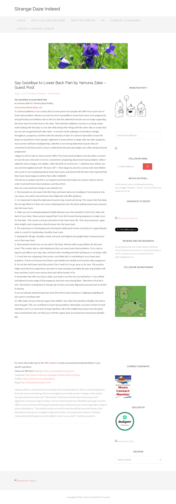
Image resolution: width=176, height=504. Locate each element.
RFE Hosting (104, 497)
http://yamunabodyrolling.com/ (59, 370)
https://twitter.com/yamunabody (39, 378)
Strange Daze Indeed (37, 8)
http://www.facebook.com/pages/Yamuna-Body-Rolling (52, 374)
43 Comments (54, 93)
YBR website (50, 363)
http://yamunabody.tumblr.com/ (35, 382)
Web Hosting (89, 497)
